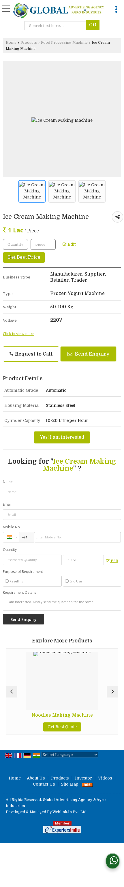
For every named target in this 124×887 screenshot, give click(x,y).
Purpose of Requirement (23, 572)
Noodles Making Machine (51, 715)
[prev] (11, 691)
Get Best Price (23, 257)
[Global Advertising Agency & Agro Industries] (58, 11)
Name (8, 481)
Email (7, 504)
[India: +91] (11, 537)
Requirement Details (19, 593)
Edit (71, 244)
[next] (112, 691)
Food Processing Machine (64, 43)
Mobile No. (12, 526)
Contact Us (44, 784)
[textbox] (57, 25)
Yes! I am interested (62, 437)
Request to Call (33, 354)
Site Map (69, 784)
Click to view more (18, 334)
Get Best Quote (51, 726)
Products (28, 43)
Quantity (10, 549)
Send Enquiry (91, 354)
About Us (36, 778)
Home (11, 43)
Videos (105, 778)
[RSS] (87, 784)
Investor (83, 778)
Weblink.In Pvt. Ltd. (69, 812)
